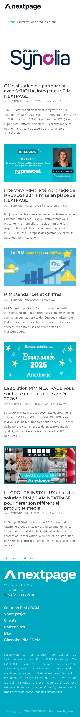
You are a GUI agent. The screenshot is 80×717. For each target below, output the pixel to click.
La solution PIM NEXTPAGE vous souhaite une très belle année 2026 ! (39, 393)
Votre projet (15, 614)
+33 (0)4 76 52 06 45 (21, 594)
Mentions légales (61, 711)
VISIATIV (49, 687)
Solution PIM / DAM (21, 608)
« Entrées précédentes (18, 558)
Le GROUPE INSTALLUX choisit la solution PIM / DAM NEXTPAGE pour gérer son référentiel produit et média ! (39, 500)
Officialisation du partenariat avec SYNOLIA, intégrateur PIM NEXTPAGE (37, 91)
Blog (46, 101)
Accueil (12, 22)
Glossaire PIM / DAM (22, 640)
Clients (54, 101)
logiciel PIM (12, 682)
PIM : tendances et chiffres (32, 294)
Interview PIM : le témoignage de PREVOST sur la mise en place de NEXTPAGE (39, 195)
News (63, 101)
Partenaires (14, 627)
